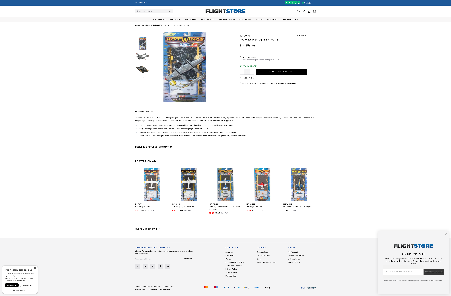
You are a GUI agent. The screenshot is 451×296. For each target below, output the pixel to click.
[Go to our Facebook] (137, 266)
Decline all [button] (27, 285)
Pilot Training (245, 19)
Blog (259, 259)
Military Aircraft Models (266, 262)
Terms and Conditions (234, 266)
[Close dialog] (446, 234)
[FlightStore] (225, 11)
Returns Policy (294, 262)
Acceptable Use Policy (235, 262)
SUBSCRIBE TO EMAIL (434, 272)
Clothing (259, 19)
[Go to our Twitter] (145, 266)
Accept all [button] (11, 285)
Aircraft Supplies (227, 19)
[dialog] (20, 280)
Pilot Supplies (191, 19)
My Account (293, 252)
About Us (229, 252)
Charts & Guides (208, 19)
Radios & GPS (175, 19)
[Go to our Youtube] (167, 266)
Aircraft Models (290, 19)
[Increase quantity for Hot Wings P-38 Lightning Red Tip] (252, 72)
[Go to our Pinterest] (160, 266)
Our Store (229, 259)
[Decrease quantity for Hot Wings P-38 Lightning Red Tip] (242, 72)
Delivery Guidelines (296, 255)
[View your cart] (314, 11)
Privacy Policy (231, 269)
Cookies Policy (167, 286)
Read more (21, 281)
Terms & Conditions (142, 286)
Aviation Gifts (273, 19)
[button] (20, 290)
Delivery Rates (294, 259)
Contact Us (230, 255)
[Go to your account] (309, 11)
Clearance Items (263, 255)
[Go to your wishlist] (298, 11)
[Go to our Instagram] (152, 266)
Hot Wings (245, 36)
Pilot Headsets (159, 19)
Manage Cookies (232, 276)
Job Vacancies (232, 272)
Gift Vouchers (262, 252)
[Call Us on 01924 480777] (304, 11)
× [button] (35, 268)
